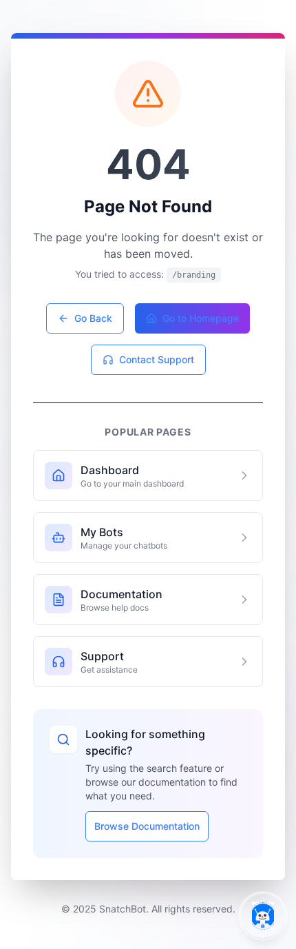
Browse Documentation (147, 826)
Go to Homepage (200, 318)
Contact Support (156, 359)
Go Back (93, 318)
